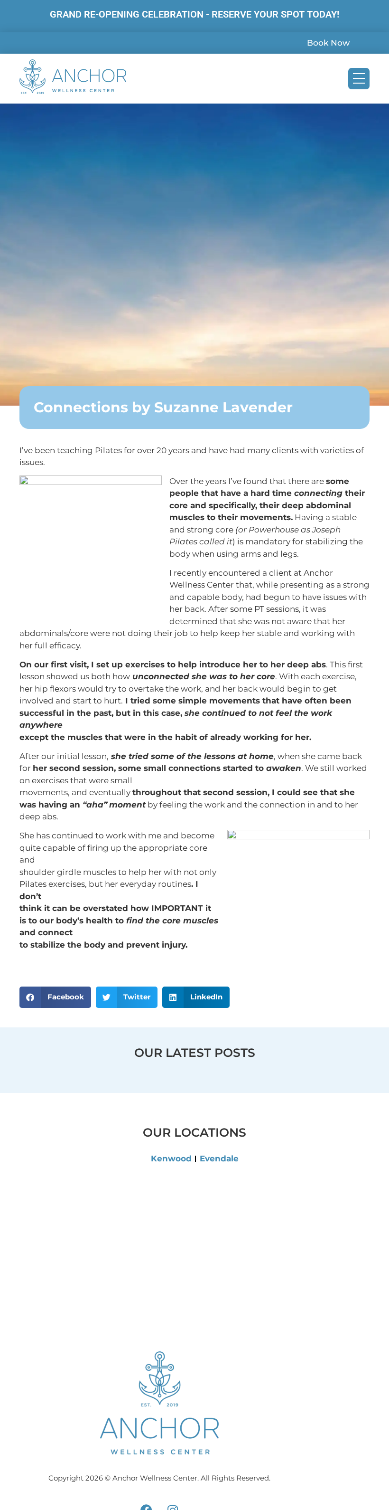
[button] (55, 997)
